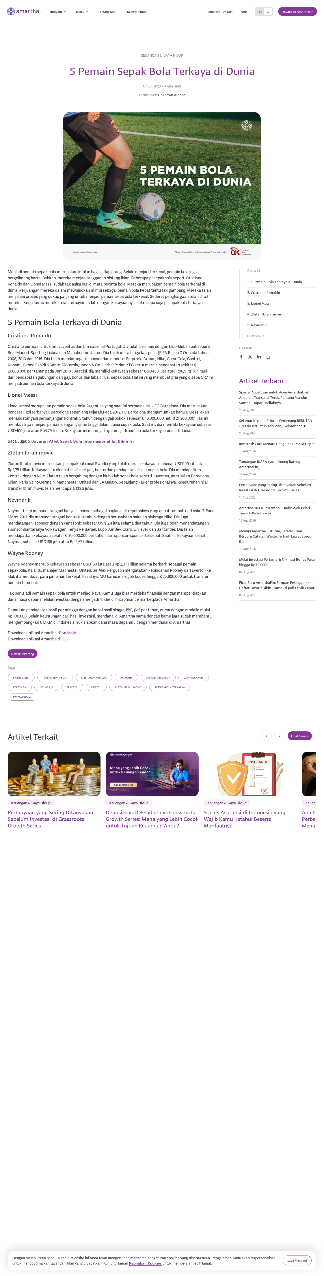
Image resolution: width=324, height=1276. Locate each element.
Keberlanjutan (137, 11)
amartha (126, 677)
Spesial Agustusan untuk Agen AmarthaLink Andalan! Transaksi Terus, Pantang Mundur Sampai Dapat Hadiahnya (274, 397)
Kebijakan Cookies (145, 1262)
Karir (243, 11)
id (268, 11)
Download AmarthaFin (297, 11)
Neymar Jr (46, 687)
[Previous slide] (266, 736)
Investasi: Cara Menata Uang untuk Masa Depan (277, 443)
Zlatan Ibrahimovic (128, 687)
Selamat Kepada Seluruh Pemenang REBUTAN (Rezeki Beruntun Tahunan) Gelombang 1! (275, 423)
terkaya (72, 687)
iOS (64, 639)
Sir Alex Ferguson (158, 677)
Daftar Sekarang (22, 653)
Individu (56, 11)
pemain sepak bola (55, 677)
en (260, 11)
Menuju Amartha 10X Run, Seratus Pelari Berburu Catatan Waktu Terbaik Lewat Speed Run (275, 536)
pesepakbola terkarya (170, 687)
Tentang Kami (107, 11)
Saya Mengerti (297, 1260)
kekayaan (19, 687)
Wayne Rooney (193, 677)
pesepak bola (22, 697)
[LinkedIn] (259, 356)
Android (68, 632)
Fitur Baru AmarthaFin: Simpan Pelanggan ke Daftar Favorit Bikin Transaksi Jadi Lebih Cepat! (277, 585)
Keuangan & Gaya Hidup (162, 54)
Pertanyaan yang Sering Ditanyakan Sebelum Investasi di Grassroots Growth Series (275, 487)
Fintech (96, 687)
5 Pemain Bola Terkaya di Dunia (276, 281)
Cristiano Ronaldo (94, 677)
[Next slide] (279, 736)
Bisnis (80, 11)
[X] (250, 356)
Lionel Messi (21, 677)
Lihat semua (255, 336)
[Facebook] (241, 356)
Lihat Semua (299, 736)
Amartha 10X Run (220, 11)
